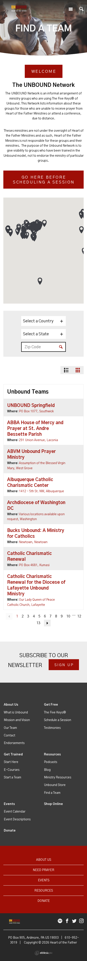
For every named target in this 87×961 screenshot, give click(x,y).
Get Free (51, 704)
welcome (43, 72)
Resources (52, 754)
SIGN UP (64, 665)
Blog (47, 769)
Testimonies (52, 728)
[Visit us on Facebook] (67, 921)
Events (9, 804)
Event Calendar (14, 811)
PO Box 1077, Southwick (36, 411)
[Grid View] (78, 370)
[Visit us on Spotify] (60, 921)
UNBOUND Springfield (31, 405)
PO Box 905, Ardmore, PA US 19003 (33, 937)
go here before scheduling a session (44, 180)
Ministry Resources (57, 777)
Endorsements (14, 743)
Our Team (10, 728)
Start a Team (12, 777)
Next (47, 623)
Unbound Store (55, 785)
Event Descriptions (17, 819)
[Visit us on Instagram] (81, 921)
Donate (10, 830)
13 (38, 623)
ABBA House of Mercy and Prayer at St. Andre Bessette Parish (35, 429)
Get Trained (13, 754)
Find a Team (52, 792)
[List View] (66, 370)
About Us (11, 704)
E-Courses (11, 769)
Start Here (11, 762)
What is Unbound (16, 712)
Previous (9, 616)
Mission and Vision (17, 720)
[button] (40, 281)
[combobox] (43, 321)
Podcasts (50, 762)
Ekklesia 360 (43, 953)
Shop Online (53, 804)
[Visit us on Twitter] (74, 921)
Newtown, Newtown (33, 542)
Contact (9, 735)
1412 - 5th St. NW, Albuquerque (41, 491)
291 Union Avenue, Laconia (38, 440)
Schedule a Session (57, 720)
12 (79, 616)
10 (68, 616)
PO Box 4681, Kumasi (34, 565)
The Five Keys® (55, 712)
